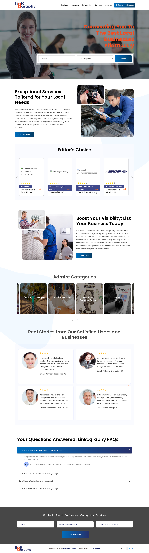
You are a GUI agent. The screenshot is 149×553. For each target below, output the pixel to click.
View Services (24, 134)
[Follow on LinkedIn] (132, 548)
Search (123, 59)
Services (98, 5)
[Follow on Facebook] (121, 548)
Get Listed (84, 255)
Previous (16, 177)
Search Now (75, 534)
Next (132, 177)
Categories (87, 5)
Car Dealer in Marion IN (113, 191)
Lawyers (75, 5)
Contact (108, 5)
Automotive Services (114, 186)
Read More (40, 189)
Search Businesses (126, 5)
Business (65, 5)
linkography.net (69, 548)
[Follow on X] (125, 548)
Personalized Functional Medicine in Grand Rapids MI (31, 193)
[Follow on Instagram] (129, 548)
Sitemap (96, 548)
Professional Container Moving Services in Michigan (87, 193)
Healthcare (25, 186)
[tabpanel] (32, 177)
